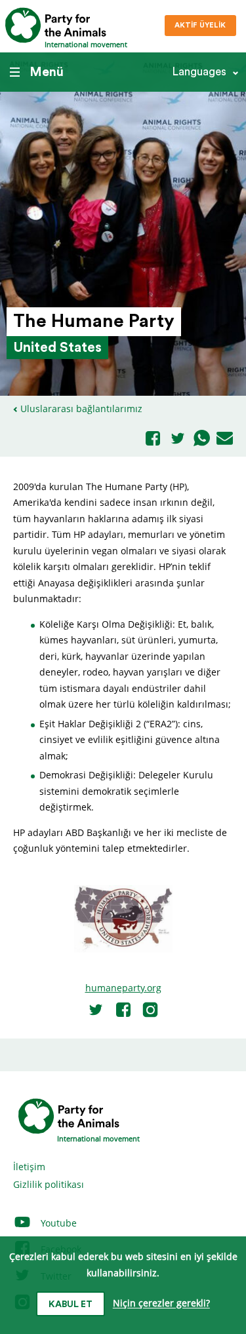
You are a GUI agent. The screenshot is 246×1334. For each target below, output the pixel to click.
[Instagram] (150, 1009)
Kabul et (70, 1304)
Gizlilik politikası (48, 1184)
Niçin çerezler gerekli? (161, 1303)
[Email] (224, 439)
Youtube (57, 1223)
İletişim (29, 1166)
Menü (47, 72)
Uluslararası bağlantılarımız (81, 408)
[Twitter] (177, 439)
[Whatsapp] (201, 439)
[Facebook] (152, 439)
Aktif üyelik (200, 25)
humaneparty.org (123, 987)
